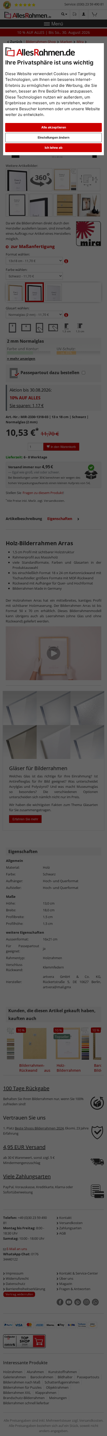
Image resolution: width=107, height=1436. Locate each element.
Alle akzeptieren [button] (53, 127)
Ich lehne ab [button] (54, 148)
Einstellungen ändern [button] (53, 137)
